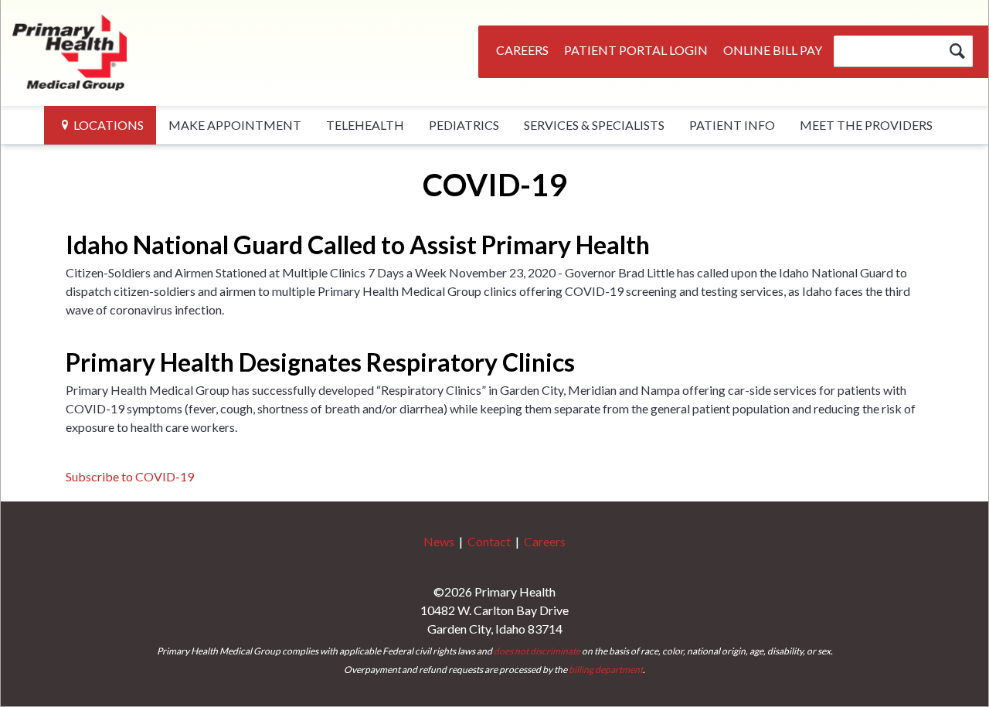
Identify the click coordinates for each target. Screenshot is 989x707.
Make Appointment (234, 124)
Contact (489, 541)
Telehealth (365, 124)
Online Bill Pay (772, 49)
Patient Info (732, 124)
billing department (606, 669)
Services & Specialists (594, 124)
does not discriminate (537, 651)
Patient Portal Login (636, 49)
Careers (522, 49)
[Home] (70, 50)
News (438, 541)
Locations (108, 124)
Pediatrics (464, 124)
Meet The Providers (866, 124)
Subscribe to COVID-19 (130, 476)
